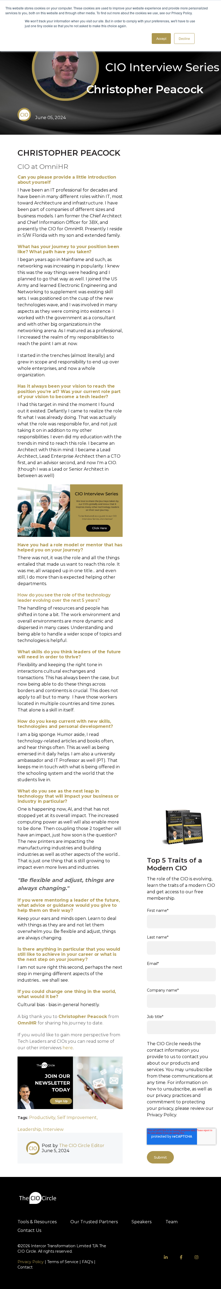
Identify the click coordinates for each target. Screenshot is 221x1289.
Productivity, (43, 1117)
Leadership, (30, 1129)
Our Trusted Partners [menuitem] (94, 1221)
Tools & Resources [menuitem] (37, 1221)
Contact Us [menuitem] (29, 1230)
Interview (53, 1129)
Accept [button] (161, 38)
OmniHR (27, 1023)
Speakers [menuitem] (141, 1221)
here (68, 1047)
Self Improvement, (77, 1117)
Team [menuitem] (171, 1221)
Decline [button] (184, 38)
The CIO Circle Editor (81, 1145)
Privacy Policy (31, 1261)
